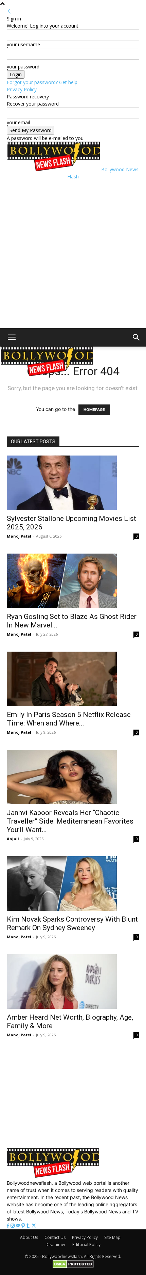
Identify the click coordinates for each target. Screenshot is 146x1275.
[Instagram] (13, 1226)
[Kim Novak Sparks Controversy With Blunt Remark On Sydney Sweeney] (73, 883)
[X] (34, 1226)
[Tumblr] (28, 1226)
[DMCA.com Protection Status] (73, 1267)
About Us (29, 1237)
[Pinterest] (23, 1226)
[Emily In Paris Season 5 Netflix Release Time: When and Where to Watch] (73, 679)
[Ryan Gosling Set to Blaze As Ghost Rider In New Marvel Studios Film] (73, 581)
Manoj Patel (19, 536)
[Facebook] (9, 1226)
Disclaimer (55, 1244)
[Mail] (18, 1226)
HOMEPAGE (94, 409)
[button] (11, 337)
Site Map (112, 1237)
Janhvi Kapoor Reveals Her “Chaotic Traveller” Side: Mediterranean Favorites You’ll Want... (70, 821)
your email (18, 122)
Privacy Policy (22, 89)
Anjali (13, 838)
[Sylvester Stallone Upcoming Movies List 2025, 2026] (73, 483)
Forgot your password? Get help (42, 82)
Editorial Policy (86, 1244)
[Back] (9, 11)
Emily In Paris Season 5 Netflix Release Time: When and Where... (69, 719)
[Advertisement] (73, 253)
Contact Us (55, 1237)
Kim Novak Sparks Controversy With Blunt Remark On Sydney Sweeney (72, 923)
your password (23, 66)
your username (23, 44)
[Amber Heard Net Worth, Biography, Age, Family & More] (73, 981)
